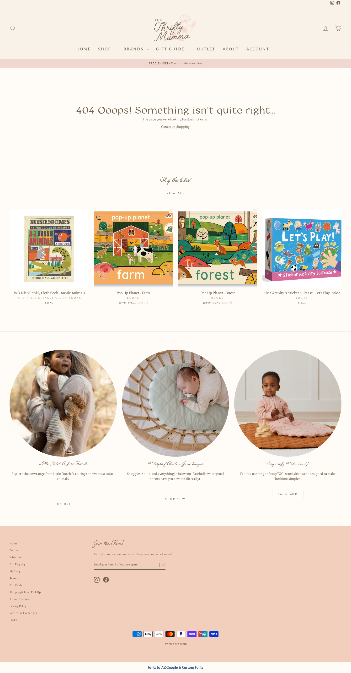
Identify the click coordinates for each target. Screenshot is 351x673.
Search (14, 578)
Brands (134, 49)
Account (258, 49)
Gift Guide (171, 49)
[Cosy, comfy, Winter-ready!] (287, 403)
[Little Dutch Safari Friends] (63, 403)
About (231, 49)
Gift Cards (16, 585)
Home (83, 49)
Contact (15, 550)
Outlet (206, 49)
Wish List (15, 557)
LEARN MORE (288, 494)
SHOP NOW (175, 499)
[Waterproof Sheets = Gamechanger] (175, 403)
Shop (105, 49)
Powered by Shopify (175, 643)
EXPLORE (63, 504)
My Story (15, 571)
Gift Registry (17, 564)
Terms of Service (20, 599)
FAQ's (13, 620)
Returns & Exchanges (23, 613)
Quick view (49, 283)
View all (176, 192)
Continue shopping (175, 127)
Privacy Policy (18, 606)
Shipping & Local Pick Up (25, 592)
